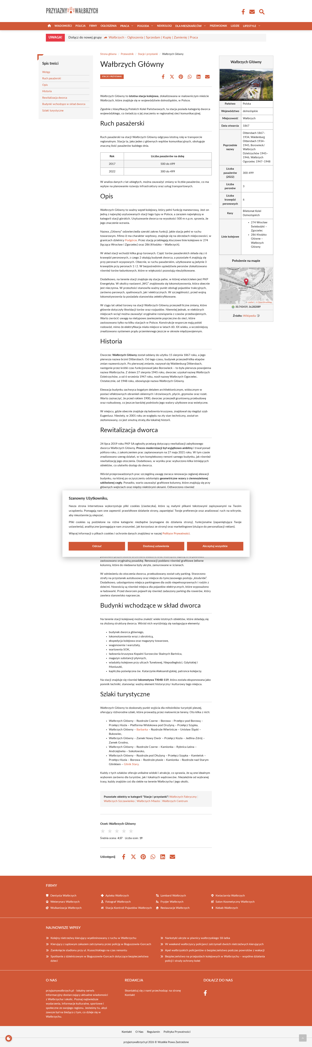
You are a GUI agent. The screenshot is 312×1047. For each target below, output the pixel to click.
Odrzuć (97, 546)
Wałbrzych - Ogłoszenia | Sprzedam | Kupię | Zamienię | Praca (153, 37)
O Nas (139, 1031)
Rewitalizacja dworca (54, 97)
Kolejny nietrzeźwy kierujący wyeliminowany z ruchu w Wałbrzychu (93, 938)
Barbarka (142, 729)
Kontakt (130, 995)
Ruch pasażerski (51, 78)
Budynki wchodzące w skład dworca (63, 104)
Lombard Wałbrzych (173, 895)
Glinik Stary (131, 764)
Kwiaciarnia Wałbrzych (230, 895)
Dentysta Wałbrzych (63, 895)
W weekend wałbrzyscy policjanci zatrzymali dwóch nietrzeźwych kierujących (214, 944)
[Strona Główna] (49, 26)
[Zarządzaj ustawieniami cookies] (8, 1038)
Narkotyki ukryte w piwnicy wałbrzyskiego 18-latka (197, 938)
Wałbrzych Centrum (175, 801)
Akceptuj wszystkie (215, 546)
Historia (47, 91)
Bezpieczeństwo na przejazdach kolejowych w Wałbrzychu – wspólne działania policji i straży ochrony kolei (215, 958)
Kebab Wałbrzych (227, 907)
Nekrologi (164, 26)
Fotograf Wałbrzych (118, 901)
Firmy (93, 26)
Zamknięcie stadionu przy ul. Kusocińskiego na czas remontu (89, 950)
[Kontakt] (251, 11)
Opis (45, 85)
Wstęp (46, 72)
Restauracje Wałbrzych (175, 907)
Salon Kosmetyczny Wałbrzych (235, 901)
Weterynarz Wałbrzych (65, 901)
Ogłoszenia (109, 26)
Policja (80, 26)
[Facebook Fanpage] (242, 11)
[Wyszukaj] (261, 11)
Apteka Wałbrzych (117, 895)
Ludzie (235, 26)
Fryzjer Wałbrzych (172, 901)
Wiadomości (63, 26)
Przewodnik (218, 26)
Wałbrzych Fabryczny (183, 796)
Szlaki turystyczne (53, 110)
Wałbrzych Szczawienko (119, 801)
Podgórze (131, 240)
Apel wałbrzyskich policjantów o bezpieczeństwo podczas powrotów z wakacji (215, 950)
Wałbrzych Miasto (148, 801)
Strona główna (108, 54)
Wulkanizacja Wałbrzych (66, 907)
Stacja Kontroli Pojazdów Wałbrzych (128, 907)
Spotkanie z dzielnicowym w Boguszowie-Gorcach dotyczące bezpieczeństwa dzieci (99, 958)
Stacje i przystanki (148, 54)
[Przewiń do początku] (303, 1038)
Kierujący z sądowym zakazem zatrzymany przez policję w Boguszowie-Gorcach (101, 944)
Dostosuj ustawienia (156, 546)
